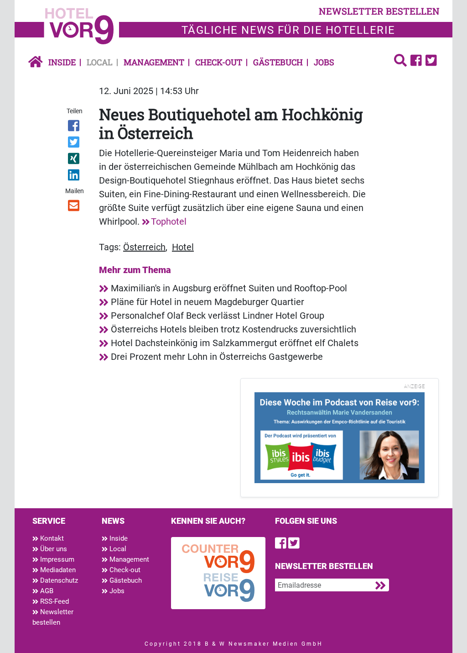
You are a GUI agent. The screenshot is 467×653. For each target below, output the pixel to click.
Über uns (52, 549)
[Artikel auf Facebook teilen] (74, 127)
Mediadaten (57, 570)
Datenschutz (58, 580)
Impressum (56, 559)
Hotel (183, 247)
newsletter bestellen (379, 11)
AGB (45, 591)
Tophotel (169, 221)
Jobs (324, 62)
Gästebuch (278, 62)
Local (100, 62)
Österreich (144, 247)
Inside (62, 62)
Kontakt (51, 538)
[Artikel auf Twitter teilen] (74, 144)
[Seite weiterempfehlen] (74, 207)
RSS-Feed (53, 601)
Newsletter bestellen (52, 617)
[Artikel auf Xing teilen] (74, 160)
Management (154, 62)
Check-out (218, 62)
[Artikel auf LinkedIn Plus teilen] (74, 177)
